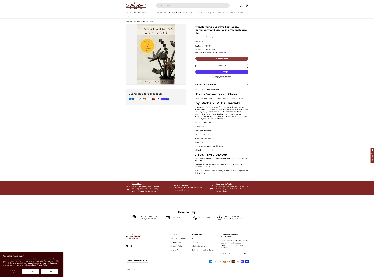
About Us (195, 238)
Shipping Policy (176, 246)
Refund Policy (175, 250)
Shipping (198, 49)
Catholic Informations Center (203, 250)
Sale (127, 17)
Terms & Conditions (178, 238)
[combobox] (193, 5)
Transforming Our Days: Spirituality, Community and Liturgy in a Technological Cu (143, 21)
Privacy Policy (42, 265)
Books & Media (161, 13)
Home (127, 21)
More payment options (222, 77)
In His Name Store (135, 270)
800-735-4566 (204, 218)
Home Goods (195, 13)
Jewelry (208, 13)
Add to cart (222, 66)
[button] (247, 5)
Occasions (130, 13)
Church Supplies (144, 13)
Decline (50, 271)
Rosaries (219, 13)
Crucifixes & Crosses (235, 13)
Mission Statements (199, 246)
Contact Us (176, 218)
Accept (30, 271)
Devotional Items (179, 13)
